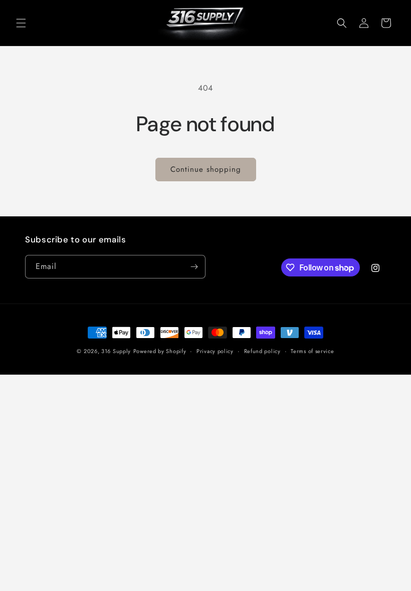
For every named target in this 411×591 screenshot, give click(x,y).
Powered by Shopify (159, 351)
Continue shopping (205, 169)
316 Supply (116, 351)
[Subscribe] (194, 266)
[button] (21, 23)
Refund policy (262, 351)
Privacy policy (215, 351)
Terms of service (312, 351)
